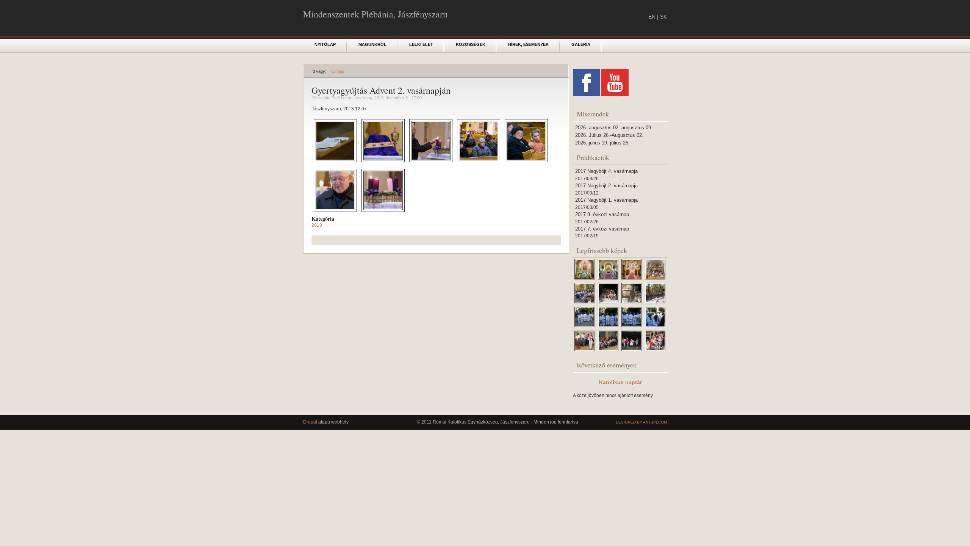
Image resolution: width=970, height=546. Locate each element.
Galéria (580, 44)
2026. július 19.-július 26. (602, 143)
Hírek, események (528, 44)
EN (652, 17)
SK (663, 17)
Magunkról (372, 44)
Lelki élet (421, 44)
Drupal (310, 422)
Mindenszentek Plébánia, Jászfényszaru (375, 14)
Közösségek (470, 44)
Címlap (337, 71)
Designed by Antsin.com (641, 422)
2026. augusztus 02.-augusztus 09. (613, 127)
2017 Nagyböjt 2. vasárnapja (606, 185)
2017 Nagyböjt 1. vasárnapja (606, 200)
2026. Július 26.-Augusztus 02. (609, 135)
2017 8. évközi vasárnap (602, 214)
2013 (316, 225)
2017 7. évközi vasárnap (602, 229)
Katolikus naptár (620, 382)
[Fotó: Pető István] (335, 160)
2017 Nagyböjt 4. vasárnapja (606, 171)
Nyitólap (325, 44)
